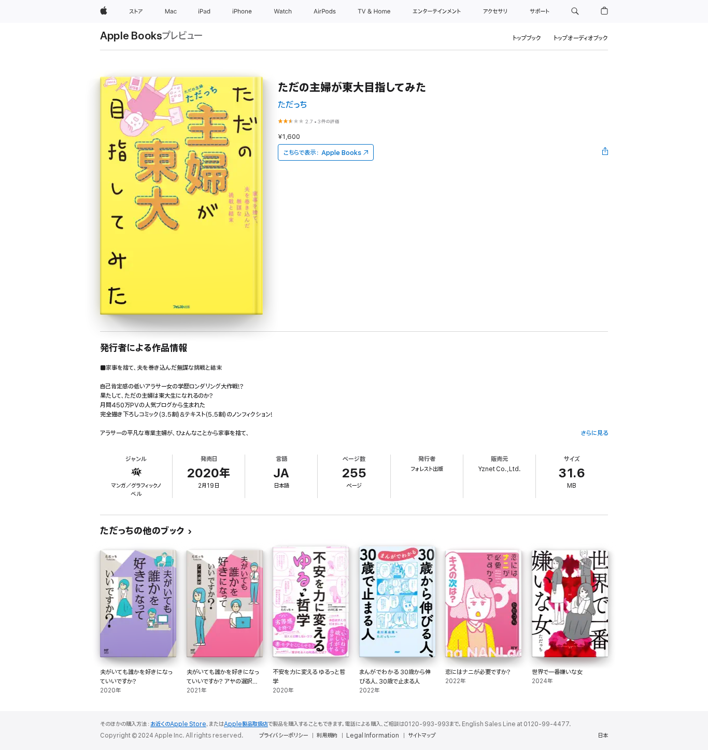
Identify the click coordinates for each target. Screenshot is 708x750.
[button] (575, 11)
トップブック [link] (527, 38)
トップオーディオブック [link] (581, 38)
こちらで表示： (322, 153)
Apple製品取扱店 (246, 724)
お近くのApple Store (178, 724)
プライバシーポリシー (283, 735)
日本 (603, 735)
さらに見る (594, 433)
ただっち (292, 105)
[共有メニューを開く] (605, 152)
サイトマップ (421, 735)
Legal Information (372, 735)
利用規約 (327, 735)
